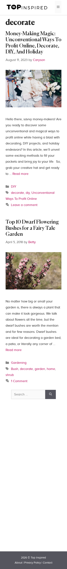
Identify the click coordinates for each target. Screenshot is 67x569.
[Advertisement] (39, 481)
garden (40, 369)
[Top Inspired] (27, 7)
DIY (13, 187)
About (18, 562)
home (51, 369)
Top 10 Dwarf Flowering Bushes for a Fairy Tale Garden (32, 228)
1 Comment (19, 381)
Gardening (18, 363)
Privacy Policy (32, 562)
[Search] (50, 394)
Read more (20, 174)
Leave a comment (24, 205)
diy (28, 193)
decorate (17, 193)
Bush (14, 369)
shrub (10, 375)
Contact (47, 562)
